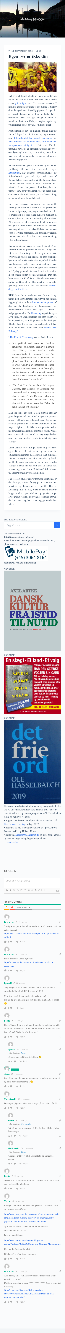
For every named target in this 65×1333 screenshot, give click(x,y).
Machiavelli (26, 1124)
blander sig (36, 313)
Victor (23, 1152)
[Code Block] (32, 890)
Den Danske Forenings (15, 823)
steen (7, 1073)
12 (40, 51)
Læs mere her (11, 841)
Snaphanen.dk (32, 19)
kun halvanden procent (43, 302)
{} (39, 890)
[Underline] (14, 890)
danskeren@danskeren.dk (26, 834)
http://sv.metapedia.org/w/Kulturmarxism (23, 1289)
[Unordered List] (25, 890)
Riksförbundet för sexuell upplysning (33, 137)
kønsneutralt (14, 172)
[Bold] (7, 890)
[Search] (57, 525)
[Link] (36, 890)
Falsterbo (9, 922)
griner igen (21, 103)
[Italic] (10, 890)
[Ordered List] (21, 890)
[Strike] (18, 890)
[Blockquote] (28, 890)
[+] (43, 890)
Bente (23, 1053)
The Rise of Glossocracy (21, 337)
